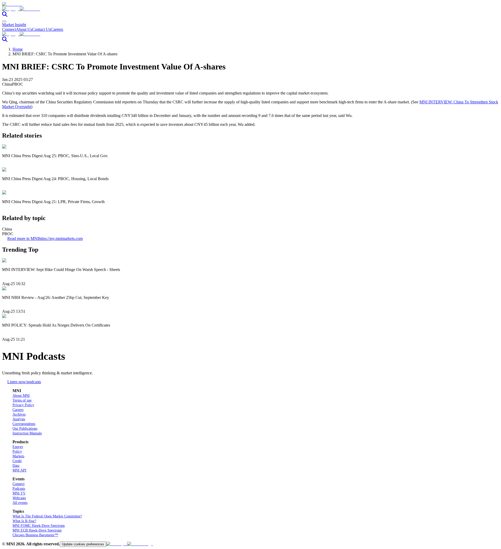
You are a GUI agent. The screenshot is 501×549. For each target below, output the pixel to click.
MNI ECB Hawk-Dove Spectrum (37, 530)
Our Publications (25, 428)
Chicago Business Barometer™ (35, 535)
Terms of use (22, 400)
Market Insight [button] (14, 24)
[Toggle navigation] (4, 21)
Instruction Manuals (27, 433)
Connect (9, 29)
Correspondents (24, 424)
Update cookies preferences (83, 544)
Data (16, 466)
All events (20, 503)
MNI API (19, 470)
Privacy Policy (23, 405)
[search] (4, 15)
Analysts (19, 419)
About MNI (21, 396)
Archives (19, 414)
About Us (24, 29)
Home (18, 49)
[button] (250, 9)
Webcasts (19, 498)
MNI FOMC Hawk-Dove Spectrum (39, 526)
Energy (18, 447)
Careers (57, 29)
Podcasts (19, 489)
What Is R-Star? (24, 521)
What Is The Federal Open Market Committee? (47, 516)
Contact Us (41, 29)
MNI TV (19, 493)
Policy (17, 451)
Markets (18, 456)
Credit (17, 461)
